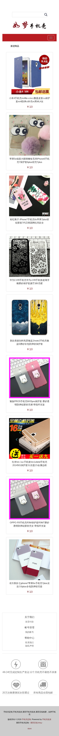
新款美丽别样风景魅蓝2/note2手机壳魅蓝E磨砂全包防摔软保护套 (29, 342)
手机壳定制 (26, 719)
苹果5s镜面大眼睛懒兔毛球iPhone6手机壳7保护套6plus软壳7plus (29, 160)
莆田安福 (34, 723)
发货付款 (29, 622)
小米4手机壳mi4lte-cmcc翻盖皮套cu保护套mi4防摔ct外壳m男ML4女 (29, 100)
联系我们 (29, 643)
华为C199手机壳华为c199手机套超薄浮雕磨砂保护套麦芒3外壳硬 (29, 282)
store (30, 729)
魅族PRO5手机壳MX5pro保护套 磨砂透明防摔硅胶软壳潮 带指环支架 (29, 403)
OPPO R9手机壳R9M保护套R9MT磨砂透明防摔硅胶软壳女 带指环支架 (29, 524)
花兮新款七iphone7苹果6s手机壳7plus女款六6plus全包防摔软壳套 (29, 585)
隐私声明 (29, 646)
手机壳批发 (46, 719)
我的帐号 (29, 632)
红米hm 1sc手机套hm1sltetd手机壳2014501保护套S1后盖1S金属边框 (29, 463)
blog (40, 723)
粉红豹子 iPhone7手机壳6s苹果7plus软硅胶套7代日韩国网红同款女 (29, 221)
